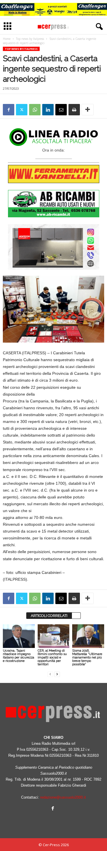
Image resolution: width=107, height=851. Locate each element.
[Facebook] (8, 109)
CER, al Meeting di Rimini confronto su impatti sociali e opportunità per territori (52, 657)
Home (7, 39)
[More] (88, 109)
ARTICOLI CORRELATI (49, 615)
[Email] (61, 109)
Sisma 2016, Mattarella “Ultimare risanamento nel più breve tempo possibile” (87, 657)
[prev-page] (50, 674)
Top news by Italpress (30, 39)
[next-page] (57, 674)
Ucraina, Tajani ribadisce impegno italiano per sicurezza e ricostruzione (18, 656)
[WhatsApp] (35, 109)
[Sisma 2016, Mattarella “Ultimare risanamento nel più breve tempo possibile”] (88, 636)
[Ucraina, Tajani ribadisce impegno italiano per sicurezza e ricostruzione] (19, 636)
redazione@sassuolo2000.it (63, 797)
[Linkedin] (48, 109)
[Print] (74, 109)
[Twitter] (21, 109)
